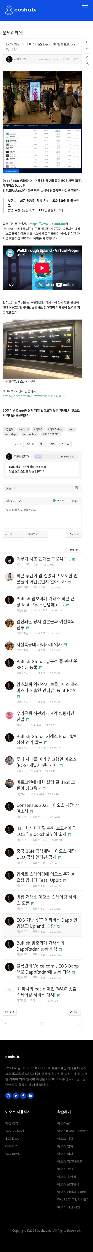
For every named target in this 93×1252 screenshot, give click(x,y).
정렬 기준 (75, 550)
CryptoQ (21, 794)
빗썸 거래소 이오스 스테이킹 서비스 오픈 (46, 900)
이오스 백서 (65, 1154)
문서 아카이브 (14, 33)
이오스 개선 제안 (68, 1207)
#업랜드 (9, 429)
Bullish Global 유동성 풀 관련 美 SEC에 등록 (47, 664)
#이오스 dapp (55, 429)
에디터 (73, 501)
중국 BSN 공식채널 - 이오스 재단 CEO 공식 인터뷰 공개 (46, 854)
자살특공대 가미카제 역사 (39, 644)
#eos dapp (11, 434)
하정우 (20, 771)
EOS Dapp (12, 1138)
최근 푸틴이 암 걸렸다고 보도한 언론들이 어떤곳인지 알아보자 (46, 578)
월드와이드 (22, 587)
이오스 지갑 (65, 1138)
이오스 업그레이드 (69, 1161)
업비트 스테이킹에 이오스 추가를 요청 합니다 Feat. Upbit (45, 877)
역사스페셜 (22, 633)
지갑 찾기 (11, 1123)
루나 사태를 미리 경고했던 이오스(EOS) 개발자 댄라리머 (46, 762)
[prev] (5, 1024)
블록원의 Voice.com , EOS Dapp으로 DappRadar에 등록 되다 (47, 969)
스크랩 (65, 444)
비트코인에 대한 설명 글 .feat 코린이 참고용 (45, 785)
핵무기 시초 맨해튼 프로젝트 (41, 559)
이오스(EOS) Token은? (72, 1131)
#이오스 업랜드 (51, 434)
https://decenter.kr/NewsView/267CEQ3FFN (34, 396)
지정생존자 (20, 59)
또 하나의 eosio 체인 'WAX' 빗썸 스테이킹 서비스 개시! (46, 991)
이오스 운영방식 (68, 1184)
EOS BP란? (12, 1154)
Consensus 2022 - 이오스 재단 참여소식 (47, 808)
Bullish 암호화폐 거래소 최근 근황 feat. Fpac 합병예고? (45, 601)
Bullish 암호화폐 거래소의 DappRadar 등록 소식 (40, 946)
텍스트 (59, 501)
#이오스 (38, 429)
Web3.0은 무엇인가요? (72, 1199)
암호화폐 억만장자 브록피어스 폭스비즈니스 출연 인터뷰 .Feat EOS (47, 687)
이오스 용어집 (66, 1176)
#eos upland (30, 434)
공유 (53, 444)
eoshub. (25, 9)
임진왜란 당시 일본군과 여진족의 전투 (45, 624)
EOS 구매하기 (14, 1131)
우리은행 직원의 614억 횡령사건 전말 (45, 716)
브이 (18, 564)
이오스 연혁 (65, 1146)
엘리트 (20, 725)
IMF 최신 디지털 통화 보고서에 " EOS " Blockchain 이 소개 (45, 831)
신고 (42, 444)
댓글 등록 (74, 534)
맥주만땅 (21, 1000)
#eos (72, 429)
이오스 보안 (65, 1169)
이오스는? (64, 1123)
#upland (24, 429)
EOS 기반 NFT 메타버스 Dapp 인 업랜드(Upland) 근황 (46, 923)
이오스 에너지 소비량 (71, 1192)
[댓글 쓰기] (77, 487)
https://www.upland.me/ (48, 223)
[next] (79, 1024)
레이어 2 (11, 1146)
